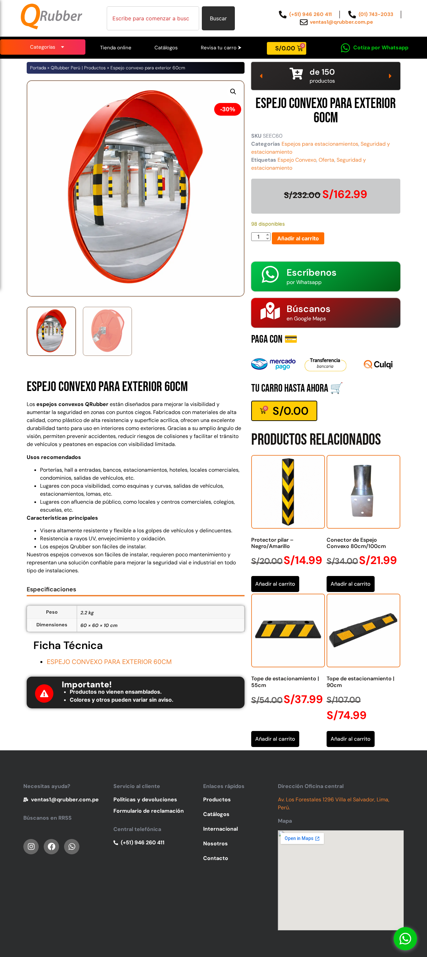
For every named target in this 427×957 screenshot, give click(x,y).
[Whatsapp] (405, 938)
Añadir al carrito (298, 238)
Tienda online (115, 47)
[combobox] (153, 18)
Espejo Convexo (297, 159)
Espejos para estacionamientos (320, 143)
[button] (233, 92)
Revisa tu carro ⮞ (221, 47)
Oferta (326, 159)
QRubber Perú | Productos (78, 68)
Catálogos (166, 47)
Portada (38, 68)
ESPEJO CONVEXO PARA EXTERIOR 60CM (109, 662)
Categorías (42, 47)
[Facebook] (51, 846)
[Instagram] (31, 846)
